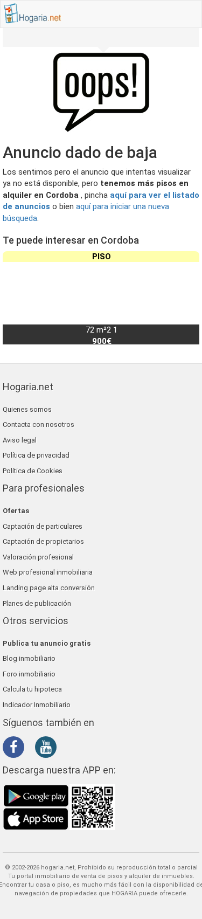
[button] (186, 297)
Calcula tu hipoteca (32, 689)
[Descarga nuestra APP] (59, 806)
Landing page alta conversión (49, 588)
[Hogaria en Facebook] (16, 749)
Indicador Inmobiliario (37, 705)
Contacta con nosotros (38, 424)
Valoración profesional (38, 557)
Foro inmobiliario (29, 674)
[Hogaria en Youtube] (48, 749)
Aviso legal (20, 440)
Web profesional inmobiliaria (48, 572)
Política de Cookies (32, 471)
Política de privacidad (36, 455)
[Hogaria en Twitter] (32, 747)
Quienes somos (27, 409)
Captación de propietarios (43, 541)
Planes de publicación (37, 603)
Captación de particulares (42, 526)
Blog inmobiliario (29, 658)
